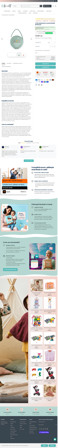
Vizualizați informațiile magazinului (53, 58)
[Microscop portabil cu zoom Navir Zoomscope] (37, 373)
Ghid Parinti (35, 13)
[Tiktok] (51, 1)
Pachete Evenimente (22, 13)
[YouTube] (53, 1)
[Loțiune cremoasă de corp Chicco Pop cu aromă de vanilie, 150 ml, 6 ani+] (50, 303)
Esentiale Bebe (7, 11)
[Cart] (56, 6)
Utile (30, 13)
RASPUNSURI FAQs (32, 421)
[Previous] (2, 39)
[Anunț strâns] (56, 1)
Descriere (9, 63)
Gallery (3, 63)
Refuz (44, 445)
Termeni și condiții (23, 423)
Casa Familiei (48, 11)
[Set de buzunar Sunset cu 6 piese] (37, 338)
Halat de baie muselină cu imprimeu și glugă (36, 293)
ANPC (21, 427)
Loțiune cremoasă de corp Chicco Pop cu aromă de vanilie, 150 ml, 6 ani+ (50, 311)
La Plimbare (25, 11)
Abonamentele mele (33, 429)
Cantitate (37, 46)
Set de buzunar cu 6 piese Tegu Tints (49, 328)
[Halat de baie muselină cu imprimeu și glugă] (37, 285)
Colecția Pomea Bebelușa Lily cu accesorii (50, 293)
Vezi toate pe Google (29, 160)
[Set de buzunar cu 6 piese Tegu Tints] (50, 320)
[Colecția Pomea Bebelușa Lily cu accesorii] (50, 285)
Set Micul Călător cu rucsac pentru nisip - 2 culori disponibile (37, 328)
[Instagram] (48, 1)
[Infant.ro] (6, 6)
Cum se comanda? (6, 66)
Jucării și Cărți (32, 11)
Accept (52, 445)
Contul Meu (31, 431)
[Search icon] (41, 6)
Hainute (14, 11)
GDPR (21, 425)
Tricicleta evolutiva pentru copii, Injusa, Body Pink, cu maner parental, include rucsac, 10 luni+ (36, 398)
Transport (42, 38)
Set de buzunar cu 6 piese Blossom (36, 363)
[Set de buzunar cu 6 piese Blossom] (37, 356)
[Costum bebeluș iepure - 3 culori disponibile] (37, 303)
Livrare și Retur (22, 421)
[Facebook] (46, 1)
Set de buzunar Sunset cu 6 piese (37, 346)
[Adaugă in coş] (50, 290)
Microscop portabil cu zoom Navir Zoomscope (37, 381)
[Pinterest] (50, 1)
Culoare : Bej (38, 42)
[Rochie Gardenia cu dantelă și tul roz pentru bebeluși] (50, 391)
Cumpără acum (45, 67)
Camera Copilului (40, 11)
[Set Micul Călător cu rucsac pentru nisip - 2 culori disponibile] (37, 320)
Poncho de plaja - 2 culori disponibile (49, 363)
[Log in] (53, 6)
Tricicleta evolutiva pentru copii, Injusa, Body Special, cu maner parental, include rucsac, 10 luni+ (49, 381)
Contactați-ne (31, 432)
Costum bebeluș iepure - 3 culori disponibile (37, 311)
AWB (30, 423)
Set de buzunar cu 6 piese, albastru (50, 346)
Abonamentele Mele (33, 427)
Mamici (19, 11)
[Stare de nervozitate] (39, 85)
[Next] (31, 39)
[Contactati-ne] (47, 6)
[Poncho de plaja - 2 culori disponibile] (50, 356)
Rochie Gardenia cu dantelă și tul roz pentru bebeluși (50, 398)
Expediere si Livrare (17, 63)
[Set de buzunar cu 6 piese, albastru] (50, 338)
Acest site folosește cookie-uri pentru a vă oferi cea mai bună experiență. (14, 445)
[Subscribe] (56, 424)
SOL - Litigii (22, 429)
